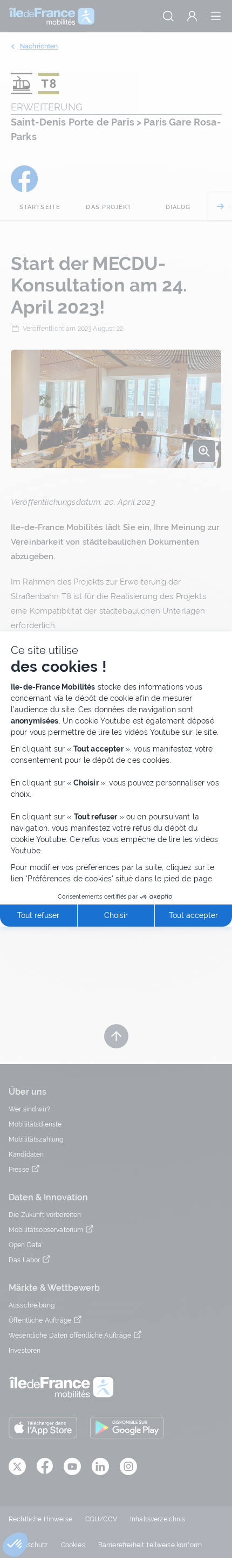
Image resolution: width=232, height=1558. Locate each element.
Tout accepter (193, 915)
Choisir (116, 915)
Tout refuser (38, 915)
